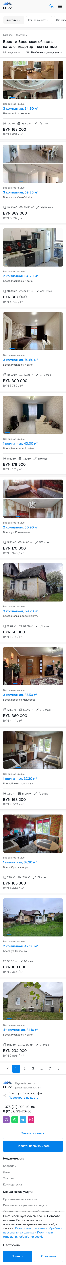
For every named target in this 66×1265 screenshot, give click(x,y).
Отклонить (48, 1256)
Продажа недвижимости (20, 1199)
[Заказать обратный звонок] (51, 6)
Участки (8, 1178)
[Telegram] (23, 1119)
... (41, 1068)
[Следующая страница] (58, 1069)
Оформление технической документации (31, 1211)
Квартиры (9, 1166)
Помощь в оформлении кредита (25, 1205)
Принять (17, 1256)
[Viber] (6, 1119)
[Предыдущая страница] (8, 1069)
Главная (8, 35)
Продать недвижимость (33, 1146)
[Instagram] (31, 1119)
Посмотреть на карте (23, 1098)
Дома (6, 1172)
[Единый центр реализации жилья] (7, 6)
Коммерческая (13, 1184)
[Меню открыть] (60, 6)
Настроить (11, 1245)
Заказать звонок (33, 1133)
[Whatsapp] (14, 1119)
